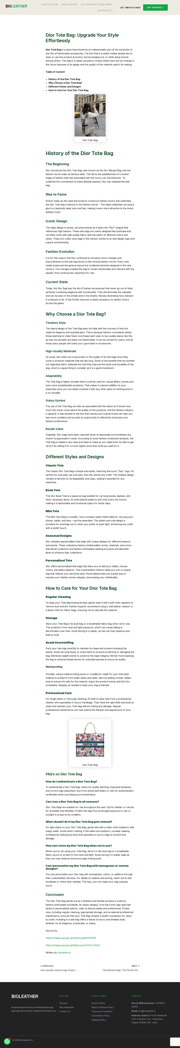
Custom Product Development (97, 4)
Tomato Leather (49, 4)
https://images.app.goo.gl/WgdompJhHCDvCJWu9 (73, 945)
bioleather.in (64, 952)
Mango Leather (69, 4)
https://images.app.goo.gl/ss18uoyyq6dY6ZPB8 (71, 938)
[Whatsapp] (7, 1041)
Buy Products (105, 10)
